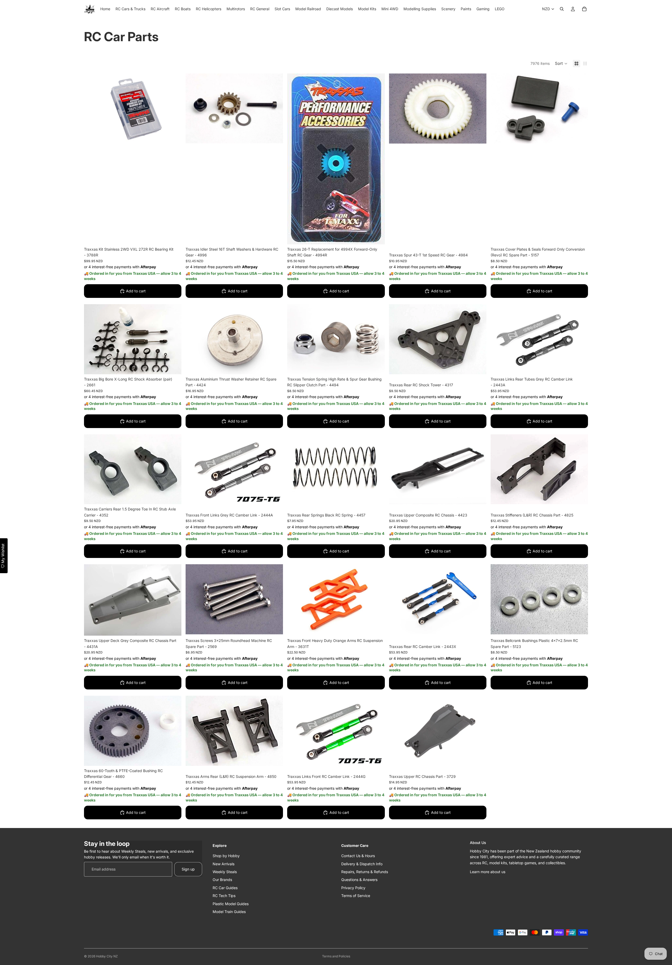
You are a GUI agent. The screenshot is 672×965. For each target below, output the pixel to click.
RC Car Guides (225, 887)
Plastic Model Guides (231, 903)
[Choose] (478, 763)
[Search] (562, 9)
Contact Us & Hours (358, 855)
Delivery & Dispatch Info (361, 863)
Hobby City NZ (107, 956)
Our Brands (222, 879)
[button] (561, 63)
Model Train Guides (229, 911)
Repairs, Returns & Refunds (364, 871)
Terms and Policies (336, 956)
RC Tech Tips (224, 895)
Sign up (188, 869)
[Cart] (584, 9)
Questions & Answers (359, 879)
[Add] (173, 236)
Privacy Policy (353, 887)
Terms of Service (355, 895)
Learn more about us (487, 871)
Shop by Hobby (226, 855)
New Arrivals (223, 863)
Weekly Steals (225, 871)
